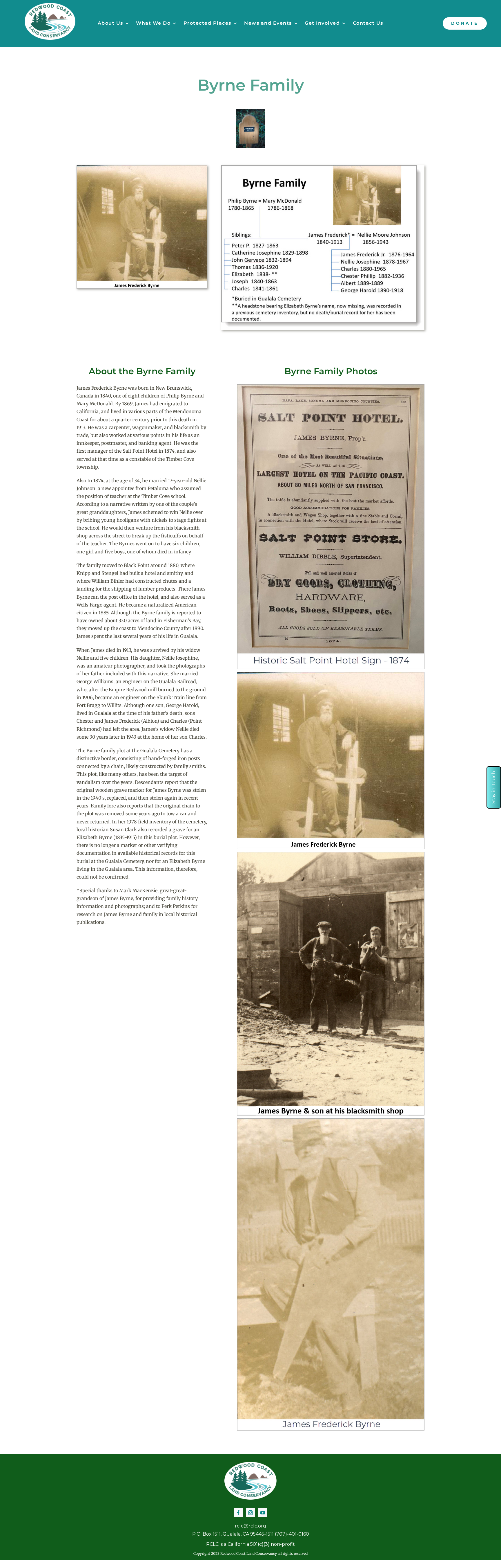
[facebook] (238, 1512)
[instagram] (250, 1512)
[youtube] (262, 1512)
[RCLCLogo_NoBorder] (50, 5)
